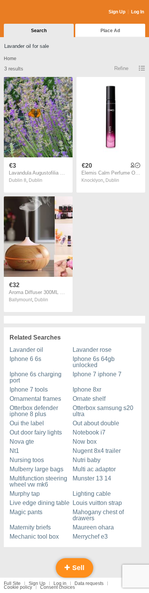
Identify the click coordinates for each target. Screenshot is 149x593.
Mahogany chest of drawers (98, 515)
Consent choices (57, 587)
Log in (59, 583)
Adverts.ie (34, 12)
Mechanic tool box (34, 536)
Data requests (89, 583)
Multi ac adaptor (94, 469)
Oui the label (27, 423)
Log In (137, 12)
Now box (85, 441)
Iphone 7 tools (29, 389)
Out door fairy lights (36, 432)
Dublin (35, 180)
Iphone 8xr (87, 389)
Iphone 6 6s (25, 359)
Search (39, 30)
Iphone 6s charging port (36, 377)
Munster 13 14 (92, 478)
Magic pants (26, 512)
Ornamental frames (35, 398)
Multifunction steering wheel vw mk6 (38, 481)
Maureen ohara (93, 527)
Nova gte (22, 441)
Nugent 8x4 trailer (97, 451)
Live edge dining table (40, 503)
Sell (77, 568)
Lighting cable (92, 493)
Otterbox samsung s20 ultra (103, 411)
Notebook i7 (89, 432)
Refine (121, 68)
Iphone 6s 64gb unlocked (94, 362)
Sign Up (117, 12)
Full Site (12, 583)
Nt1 (14, 451)
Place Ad (110, 30)
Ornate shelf (89, 398)
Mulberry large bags (36, 469)
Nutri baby (86, 460)
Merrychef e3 (90, 536)
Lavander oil (26, 349)
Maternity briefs (30, 527)
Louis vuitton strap (97, 503)
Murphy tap (25, 493)
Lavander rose (92, 349)
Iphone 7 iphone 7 (97, 374)
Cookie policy (18, 587)
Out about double (96, 423)
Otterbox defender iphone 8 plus (34, 411)
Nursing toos (27, 460)
